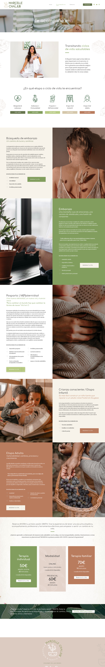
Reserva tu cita (23, 580)
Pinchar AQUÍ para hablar (83, 611)
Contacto (87, 4)
